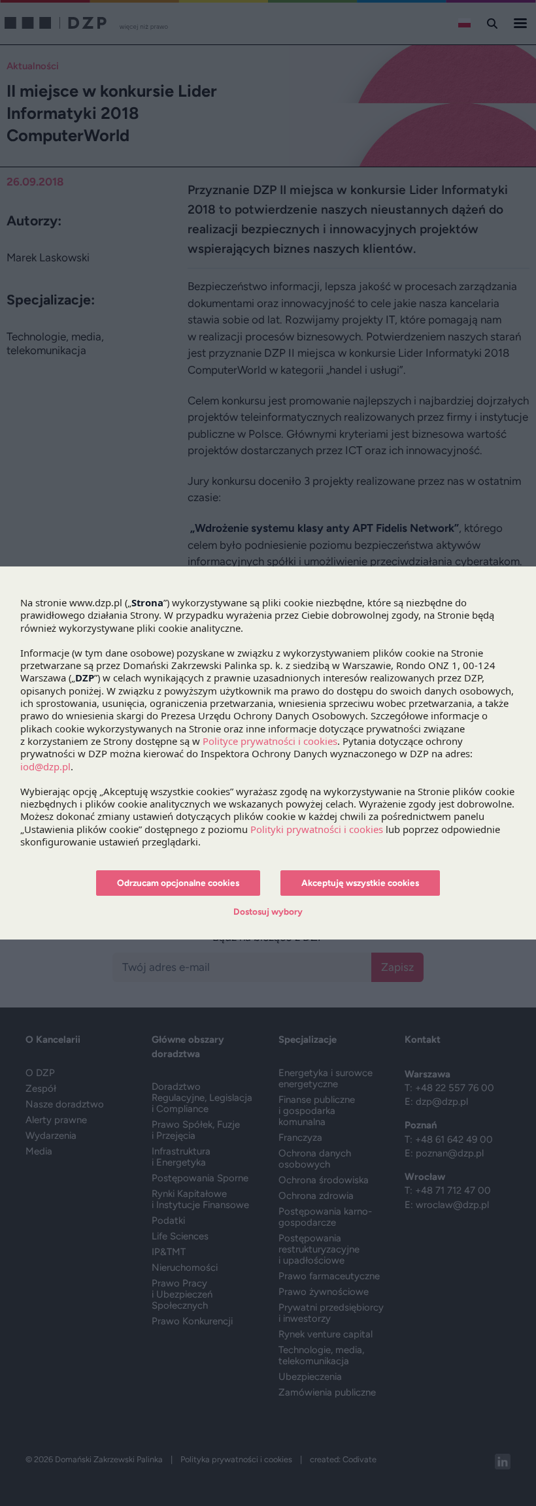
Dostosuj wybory (268, 911)
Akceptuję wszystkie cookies (360, 882)
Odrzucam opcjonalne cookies (178, 882)
